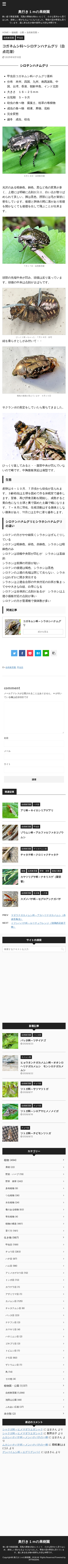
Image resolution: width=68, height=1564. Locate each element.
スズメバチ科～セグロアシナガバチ (41, 898)
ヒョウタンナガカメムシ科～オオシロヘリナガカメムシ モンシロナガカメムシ (42, 1066)
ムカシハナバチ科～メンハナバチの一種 (25, 1437)
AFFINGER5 (34, 1560)
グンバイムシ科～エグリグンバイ (21, 1452)
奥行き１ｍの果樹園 (34, 12)
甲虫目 (20, 667)
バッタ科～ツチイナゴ (33, 1040)
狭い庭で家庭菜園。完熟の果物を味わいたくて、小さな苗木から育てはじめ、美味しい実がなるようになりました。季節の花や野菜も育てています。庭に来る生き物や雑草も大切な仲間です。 (34, 1550)
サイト (7, 764)
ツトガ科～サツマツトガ (34, 1088)
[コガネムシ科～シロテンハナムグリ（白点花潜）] (38, 653)
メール (7, 751)
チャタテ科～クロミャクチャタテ (40, 854)
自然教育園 (11, 667)
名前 (6, 738)
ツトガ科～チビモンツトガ (36, 1133)
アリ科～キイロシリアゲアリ (37, 810)
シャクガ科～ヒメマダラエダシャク (22, 1429)
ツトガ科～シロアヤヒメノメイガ (40, 1111)
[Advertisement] (34, 987)
